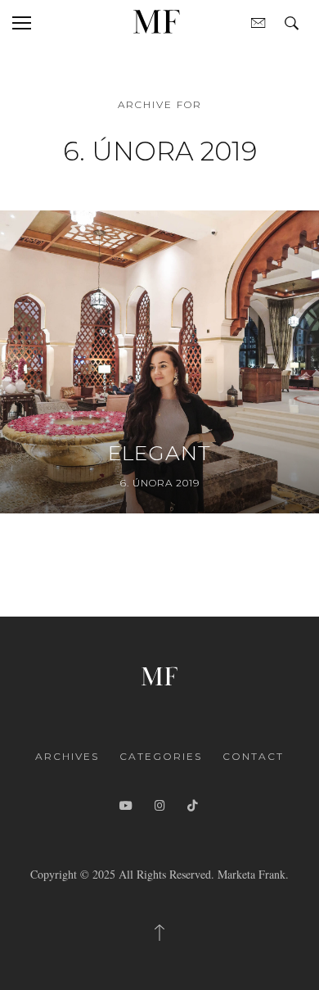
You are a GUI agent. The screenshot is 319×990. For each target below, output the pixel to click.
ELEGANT (159, 453)
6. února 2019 (160, 483)
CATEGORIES (160, 756)
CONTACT (253, 756)
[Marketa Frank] (159, 674)
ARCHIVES (67, 756)
